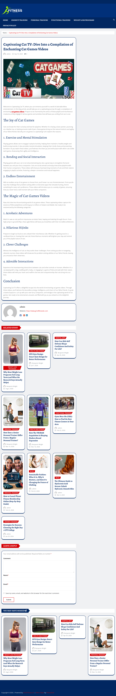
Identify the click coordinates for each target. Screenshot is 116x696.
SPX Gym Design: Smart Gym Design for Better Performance (38, 357)
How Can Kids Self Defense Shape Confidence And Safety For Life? (64, 345)
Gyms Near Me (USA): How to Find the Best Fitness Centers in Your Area (64, 420)
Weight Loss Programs (84, 20)
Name (6, 575)
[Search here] (114, 20)
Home (5, 20)
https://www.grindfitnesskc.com (37, 311)
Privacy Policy (9, 25)
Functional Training (60, 20)
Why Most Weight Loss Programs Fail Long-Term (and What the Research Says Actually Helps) (12, 377)
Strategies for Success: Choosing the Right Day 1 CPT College (13, 527)
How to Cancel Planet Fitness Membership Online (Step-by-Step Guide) (12, 500)
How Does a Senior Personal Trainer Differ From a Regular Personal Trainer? (13, 436)
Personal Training (39, 20)
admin (9, 54)
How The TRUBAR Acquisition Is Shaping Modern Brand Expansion (38, 436)
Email (5, 584)
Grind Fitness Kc (28, 693)
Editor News (40, 693)
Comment (7, 558)
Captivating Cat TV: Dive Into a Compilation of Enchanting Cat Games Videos (33, 33)
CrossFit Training (19, 20)
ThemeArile (50, 693)
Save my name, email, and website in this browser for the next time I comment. (32, 593)
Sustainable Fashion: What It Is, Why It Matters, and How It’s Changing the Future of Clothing (38, 479)
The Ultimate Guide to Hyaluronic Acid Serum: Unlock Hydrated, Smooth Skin (64, 485)
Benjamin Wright (12, 386)
